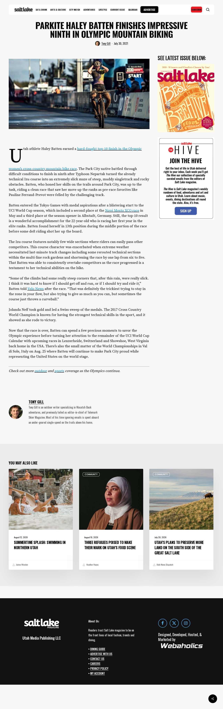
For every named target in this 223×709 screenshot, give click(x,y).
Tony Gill (105, 43)
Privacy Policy (99, 668)
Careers (95, 664)
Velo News (35, 289)
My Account (97, 673)
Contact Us (97, 659)
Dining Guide (97, 649)
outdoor (40, 371)
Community (20, 474)
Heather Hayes (92, 564)
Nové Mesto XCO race (122, 211)
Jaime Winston (22, 564)
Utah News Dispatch (164, 564)
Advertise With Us (101, 654)
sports (59, 371)
